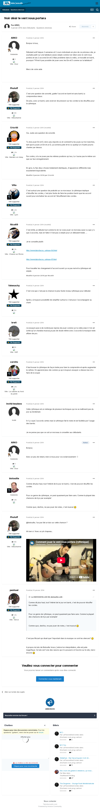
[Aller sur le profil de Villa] (14, 193)
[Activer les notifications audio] (45, 725)
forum (41, 732)
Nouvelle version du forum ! (16, 715)
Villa (14, 185)
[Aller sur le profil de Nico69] (14, 233)
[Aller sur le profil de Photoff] (14, 96)
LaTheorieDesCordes (71, 735)
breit (14, 322)
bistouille (14, 478)
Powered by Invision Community (50, 806)
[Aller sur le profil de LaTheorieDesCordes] (57, 734)
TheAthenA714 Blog (67, 776)
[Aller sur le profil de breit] (14, 331)
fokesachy (14, 285)
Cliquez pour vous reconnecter (25, 766)
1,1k (14, 249)
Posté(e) (35, 38)
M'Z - (62, 732)
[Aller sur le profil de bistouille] (14, 487)
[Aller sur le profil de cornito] (14, 370)
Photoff (14, 88)
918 (14, 113)
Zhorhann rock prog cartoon (71, 737)
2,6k (15, 387)
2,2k (15, 210)
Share (73, 27)
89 (15, 347)
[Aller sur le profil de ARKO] (7, 26)
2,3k (15, 152)
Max (64, 773)
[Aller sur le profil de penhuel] (14, 598)
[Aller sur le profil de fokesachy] (14, 294)
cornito (14, 362)
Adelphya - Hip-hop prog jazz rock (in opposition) (74, 758)
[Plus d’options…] (93, 38)
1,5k (15, 615)
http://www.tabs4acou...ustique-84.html (41, 250)
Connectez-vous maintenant (50, 679)
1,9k (15, 500)
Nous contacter (50, 801)
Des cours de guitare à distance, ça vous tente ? (75, 771)
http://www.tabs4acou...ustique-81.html (41, 259)
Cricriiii (14, 127)
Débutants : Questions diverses (39, 28)
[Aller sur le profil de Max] (57, 772)
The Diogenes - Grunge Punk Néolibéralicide (77, 783)
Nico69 (14, 224)
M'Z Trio (63, 745)
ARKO (16, 25)
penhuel (14, 590)
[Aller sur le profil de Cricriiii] (14, 136)
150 (14, 310)
